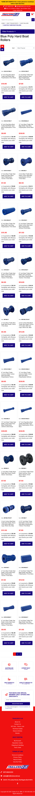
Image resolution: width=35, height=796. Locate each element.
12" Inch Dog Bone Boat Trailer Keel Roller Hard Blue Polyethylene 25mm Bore (26, 424)
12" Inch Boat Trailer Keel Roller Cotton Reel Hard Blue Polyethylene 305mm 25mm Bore (8, 424)
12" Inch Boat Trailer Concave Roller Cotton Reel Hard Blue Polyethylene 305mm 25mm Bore (25, 375)
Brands (17, 733)
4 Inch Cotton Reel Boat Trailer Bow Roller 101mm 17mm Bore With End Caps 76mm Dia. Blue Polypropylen (26, 326)
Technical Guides (18, 728)
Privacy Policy (8, 708)
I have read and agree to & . (17, 707)
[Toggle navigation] (28, 14)
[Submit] (33, 19)
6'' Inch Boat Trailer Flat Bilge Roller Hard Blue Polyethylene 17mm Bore (26, 622)
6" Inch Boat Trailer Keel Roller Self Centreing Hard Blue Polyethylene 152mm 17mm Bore (26, 275)
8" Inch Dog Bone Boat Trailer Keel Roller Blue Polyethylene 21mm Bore (8, 76)
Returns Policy (17, 759)
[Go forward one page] (20, 654)
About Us (17, 722)
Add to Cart (9, 97)
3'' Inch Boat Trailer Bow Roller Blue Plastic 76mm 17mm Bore (8, 324)
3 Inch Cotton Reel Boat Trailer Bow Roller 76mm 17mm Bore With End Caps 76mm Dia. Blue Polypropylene (8, 524)
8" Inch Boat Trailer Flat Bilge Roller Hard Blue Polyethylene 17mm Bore (8, 225)
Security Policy (17, 762)
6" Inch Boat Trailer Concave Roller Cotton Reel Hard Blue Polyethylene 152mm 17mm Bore (7, 375)
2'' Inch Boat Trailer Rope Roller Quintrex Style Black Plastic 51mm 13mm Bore (26, 474)
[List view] (2, 49)
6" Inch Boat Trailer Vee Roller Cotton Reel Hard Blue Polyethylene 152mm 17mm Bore (8, 623)
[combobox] (17, 19)
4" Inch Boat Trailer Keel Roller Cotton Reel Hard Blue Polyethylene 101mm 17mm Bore (8, 573)
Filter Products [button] (8, 31)
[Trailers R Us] (10, 14)
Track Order (17, 747)
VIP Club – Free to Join (17, 726)
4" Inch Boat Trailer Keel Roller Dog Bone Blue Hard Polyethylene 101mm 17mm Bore (8, 176)
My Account (17, 740)
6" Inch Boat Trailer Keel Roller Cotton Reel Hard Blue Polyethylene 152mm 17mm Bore (8, 275)
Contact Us (17, 724)
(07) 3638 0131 (9, 6)
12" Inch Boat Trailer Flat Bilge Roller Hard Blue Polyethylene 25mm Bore (26, 126)
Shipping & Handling (18, 745)
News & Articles (17, 731)
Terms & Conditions (24, 706)
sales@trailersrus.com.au (24, 6)
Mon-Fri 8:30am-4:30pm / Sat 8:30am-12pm (18, 8)
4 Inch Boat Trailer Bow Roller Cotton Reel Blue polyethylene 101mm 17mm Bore (25, 176)
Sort (13, 48)
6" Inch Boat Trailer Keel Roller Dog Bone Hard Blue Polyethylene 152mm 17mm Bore (26, 77)
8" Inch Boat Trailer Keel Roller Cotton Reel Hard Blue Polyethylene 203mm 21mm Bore (26, 226)
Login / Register (17, 10)
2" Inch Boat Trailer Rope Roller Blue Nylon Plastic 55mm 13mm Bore (8, 473)
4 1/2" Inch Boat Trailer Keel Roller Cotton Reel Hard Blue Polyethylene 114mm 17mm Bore (25, 523)
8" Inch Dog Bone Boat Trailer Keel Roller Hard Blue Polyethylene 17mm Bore (8, 127)
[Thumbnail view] (2, 46)
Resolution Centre (17, 743)
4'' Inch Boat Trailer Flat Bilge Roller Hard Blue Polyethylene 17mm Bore (26, 572)
